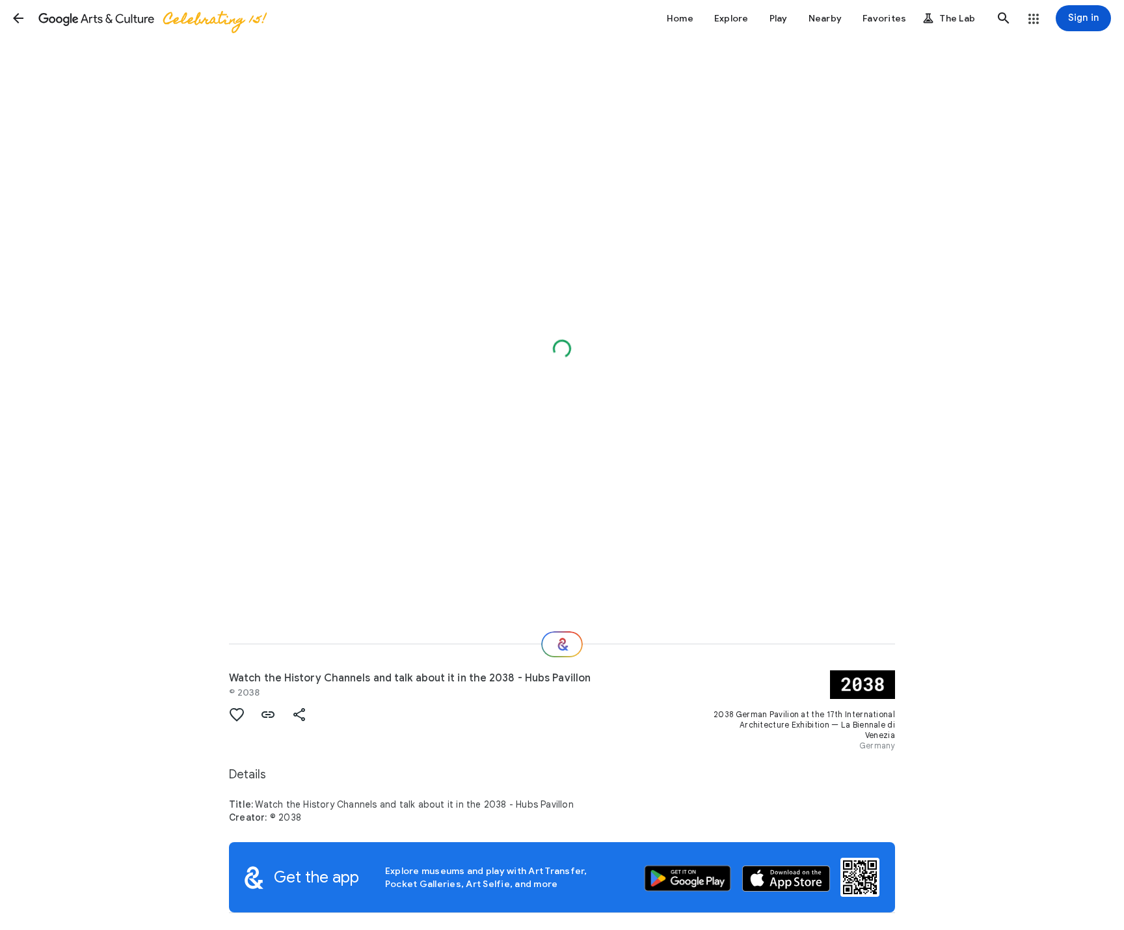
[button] (18, 18)
